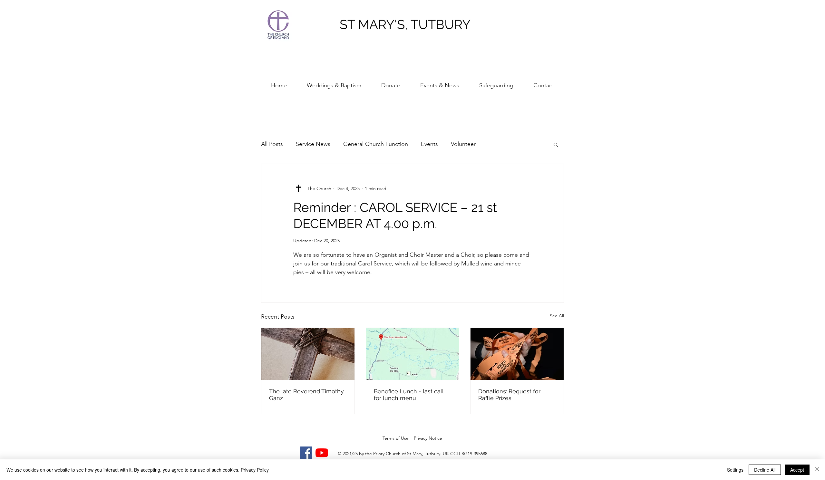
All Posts (272, 144)
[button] (439, 82)
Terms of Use (396, 438)
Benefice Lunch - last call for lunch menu (408, 394)
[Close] (817, 470)
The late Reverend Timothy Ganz (306, 394)
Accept (797, 469)
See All (557, 316)
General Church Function (375, 144)
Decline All (764, 469)
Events (429, 144)
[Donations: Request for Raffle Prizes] (517, 354)
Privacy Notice (428, 438)
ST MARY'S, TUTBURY (405, 24)
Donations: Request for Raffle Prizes (509, 394)
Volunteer (463, 144)
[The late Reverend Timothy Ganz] (307, 354)
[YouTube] (321, 452)
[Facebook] (306, 452)
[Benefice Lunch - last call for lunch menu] (412, 354)
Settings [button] (735, 469)
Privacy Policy (255, 469)
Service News (313, 144)
